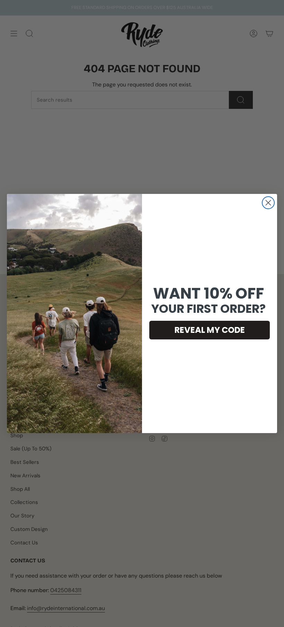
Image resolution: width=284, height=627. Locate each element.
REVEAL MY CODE (210, 330)
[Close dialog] (268, 203)
